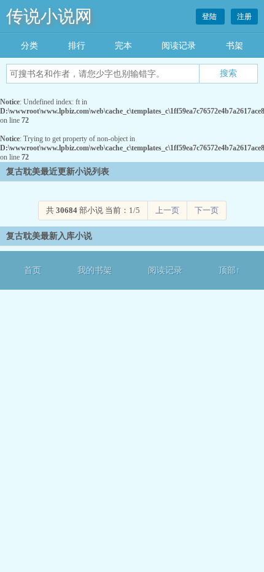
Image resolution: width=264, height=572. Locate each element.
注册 (244, 16)
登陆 (210, 16)
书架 (234, 45)
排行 (76, 45)
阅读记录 (178, 45)
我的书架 (94, 270)
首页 (32, 270)
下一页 (207, 210)
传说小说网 (49, 16)
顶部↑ (229, 270)
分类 (29, 45)
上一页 (167, 210)
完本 (123, 45)
